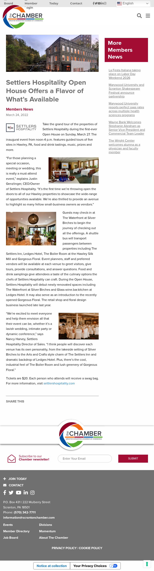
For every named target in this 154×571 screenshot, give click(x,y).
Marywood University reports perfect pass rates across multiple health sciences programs (126, 109)
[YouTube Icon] (99, 3)
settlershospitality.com (59, 383)
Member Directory (16, 531)
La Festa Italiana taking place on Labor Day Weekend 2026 (125, 74)
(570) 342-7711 (25, 512)
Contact (15, 485)
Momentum (47, 531)
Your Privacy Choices (90, 566)
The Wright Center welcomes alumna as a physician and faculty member (124, 146)
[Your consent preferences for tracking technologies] (147, 564)
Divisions (45, 524)
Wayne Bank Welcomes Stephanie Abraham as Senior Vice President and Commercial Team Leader (127, 128)
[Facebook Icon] (93, 3)
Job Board (10, 537)
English (128, 3)
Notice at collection (52, 566)
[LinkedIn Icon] (102, 3)
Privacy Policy (64, 548)
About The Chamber (53, 537)
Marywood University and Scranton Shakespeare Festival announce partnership (126, 91)
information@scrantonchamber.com (29, 518)
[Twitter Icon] (96, 3)
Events (8, 524)
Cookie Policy (90, 548)
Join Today (17, 479)
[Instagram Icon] (105, 3)
